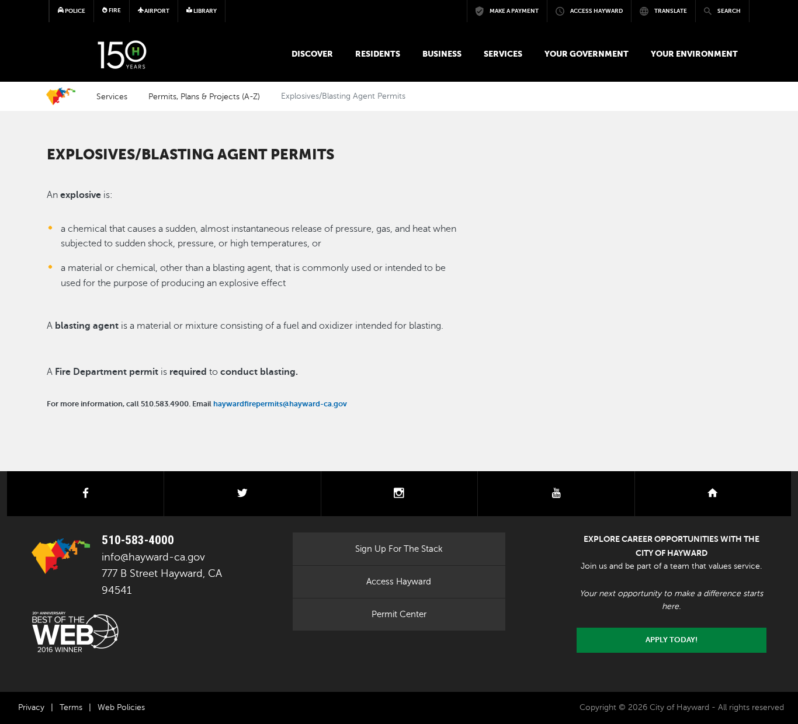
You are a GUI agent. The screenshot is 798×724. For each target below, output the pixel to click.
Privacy (31, 707)
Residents (377, 53)
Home (60, 96)
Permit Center (399, 614)
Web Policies (121, 707)
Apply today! (672, 640)
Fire (114, 10)
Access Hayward (398, 581)
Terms (71, 707)
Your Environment (694, 53)
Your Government (586, 53)
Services (503, 53)
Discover (312, 53)
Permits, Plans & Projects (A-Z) (204, 96)
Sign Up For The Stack (399, 549)
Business (442, 53)
